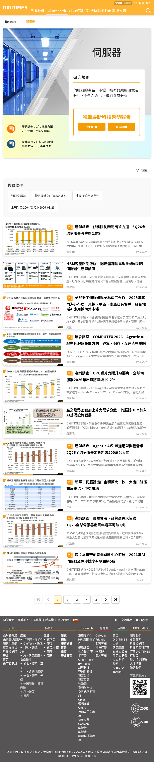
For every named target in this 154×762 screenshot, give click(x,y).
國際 (50, 651)
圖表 (26, 695)
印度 (50, 643)
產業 (23, 635)
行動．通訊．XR (30, 649)
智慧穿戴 (83, 719)
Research (59, 10)
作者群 (99, 651)
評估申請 (139, 3)
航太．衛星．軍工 (31, 665)
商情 (64, 651)
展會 (6, 655)
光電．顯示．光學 (31, 677)
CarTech (83, 723)
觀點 (64, 639)
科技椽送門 (10, 651)
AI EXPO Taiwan (118, 669)
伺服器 (30, 21)
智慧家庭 (83, 679)
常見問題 (63, 619)
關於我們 (8, 619)
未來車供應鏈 (11, 639)
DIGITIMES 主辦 (120, 641)
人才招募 (135, 663)
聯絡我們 (135, 667)
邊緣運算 (83, 647)
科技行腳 (101, 647)
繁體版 (119, 3)
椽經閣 (78, 10)
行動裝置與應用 (86, 713)
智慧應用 (118, 647)
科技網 (39, 10)
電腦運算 (83, 703)
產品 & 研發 (120, 655)
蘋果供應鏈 (10, 643)
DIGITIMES (140, 628)
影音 (106, 10)
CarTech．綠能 (33, 643)
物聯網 (82, 683)
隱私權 (49, 619)
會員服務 (135, 639)
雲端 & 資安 (120, 651)
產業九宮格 (10, 647)
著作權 (37, 619)
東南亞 (51, 639)
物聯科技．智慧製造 (31, 685)
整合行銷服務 (138, 659)
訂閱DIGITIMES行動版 (140, 653)
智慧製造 (83, 675)
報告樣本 (121, 127)
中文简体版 (126, 619)
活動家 (95, 10)
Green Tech (85, 659)
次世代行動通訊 (86, 693)
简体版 (127, 3)
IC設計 (82, 727)
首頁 (11, 628)
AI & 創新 (118, 659)
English (144, 619)
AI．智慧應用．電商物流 (31, 657)
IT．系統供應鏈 (33, 671)
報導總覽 (66, 643)
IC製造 (82, 731)
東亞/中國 (53, 647)
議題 (64, 635)
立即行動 (91, 127)
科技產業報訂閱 (140, 647)
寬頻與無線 (85, 687)
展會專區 (66, 655)
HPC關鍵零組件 (86, 641)
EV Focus (84, 663)
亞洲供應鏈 (85, 671)
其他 (115, 663)
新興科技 (83, 667)
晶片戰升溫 (10, 635)
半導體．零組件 (33, 639)
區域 (46, 635)
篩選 (144, 170)
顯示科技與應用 (86, 738)
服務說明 (23, 619)
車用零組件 (85, 635)
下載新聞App (138, 675)
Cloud (82, 699)
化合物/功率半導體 (85, 653)
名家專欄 (101, 643)
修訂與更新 (10, 663)
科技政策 (29, 691)
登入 (148, 3)
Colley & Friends (100, 637)
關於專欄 (101, 655)
